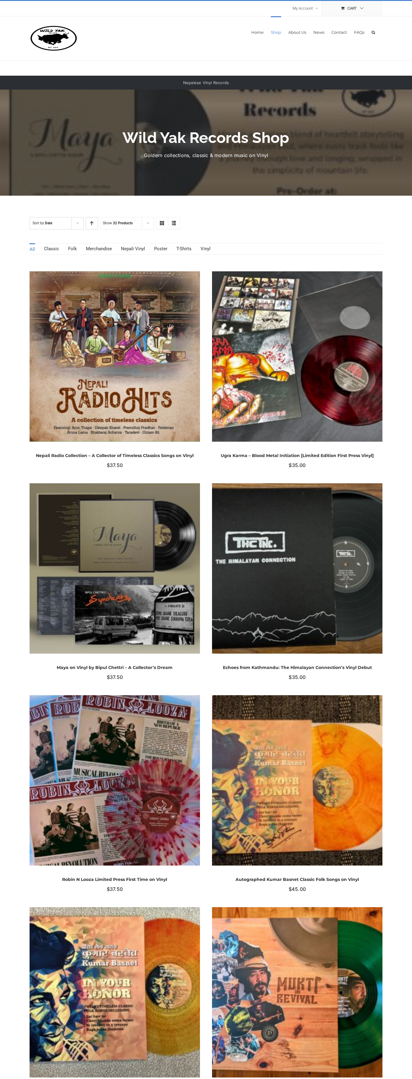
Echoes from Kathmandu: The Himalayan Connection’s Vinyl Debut (297, 667)
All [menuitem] (32, 249)
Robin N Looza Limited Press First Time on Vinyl (114, 879)
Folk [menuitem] (72, 248)
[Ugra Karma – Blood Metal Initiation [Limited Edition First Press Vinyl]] (297, 275)
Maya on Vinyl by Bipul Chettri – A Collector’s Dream (115, 667)
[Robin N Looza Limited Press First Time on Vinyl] (115, 699)
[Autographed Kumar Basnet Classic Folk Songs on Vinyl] (297, 699)
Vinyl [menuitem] (206, 248)
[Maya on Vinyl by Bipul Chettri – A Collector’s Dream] (115, 487)
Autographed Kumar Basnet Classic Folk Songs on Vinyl (297, 879)
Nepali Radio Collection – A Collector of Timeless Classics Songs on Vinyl (115, 455)
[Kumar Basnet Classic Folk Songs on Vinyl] (115, 911)
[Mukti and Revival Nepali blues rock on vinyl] (297, 911)
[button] (373, 31)
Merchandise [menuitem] (99, 248)
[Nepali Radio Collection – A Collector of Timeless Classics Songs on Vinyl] (115, 275)
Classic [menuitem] (51, 248)
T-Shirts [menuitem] (184, 248)
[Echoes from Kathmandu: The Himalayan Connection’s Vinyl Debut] (297, 487)
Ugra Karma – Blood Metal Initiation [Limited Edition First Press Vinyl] (297, 455)
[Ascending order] (92, 223)
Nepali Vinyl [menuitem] (133, 248)
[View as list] (174, 223)
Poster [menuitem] (160, 248)
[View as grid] (162, 223)
